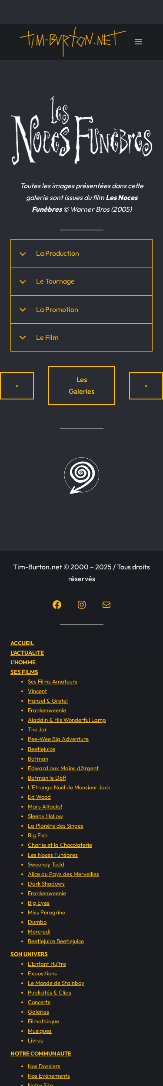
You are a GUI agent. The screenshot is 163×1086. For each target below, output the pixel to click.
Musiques (40, 1030)
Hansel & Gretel (48, 700)
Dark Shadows (46, 883)
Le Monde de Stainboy (56, 982)
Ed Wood (39, 796)
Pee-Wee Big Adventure (58, 738)
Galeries (38, 1011)
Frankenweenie (47, 710)
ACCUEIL (22, 642)
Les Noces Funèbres (53, 854)
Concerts (39, 1001)
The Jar (37, 729)
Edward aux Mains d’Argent (63, 768)
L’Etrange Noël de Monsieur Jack (69, 787)
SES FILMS (24, 671)
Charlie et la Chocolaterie (60, 844)
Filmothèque (43, 1021)
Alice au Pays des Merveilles (63, 873)
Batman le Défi (47, 777)
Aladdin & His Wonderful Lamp (67, 719)
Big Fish (37, 835)
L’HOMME (23, 662)
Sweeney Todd (46, 864)
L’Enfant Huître (47, 963)
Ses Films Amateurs (52, 681)
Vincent (37, 690)
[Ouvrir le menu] (138, 42)
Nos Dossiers (44, 1065)
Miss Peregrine (46, 912)
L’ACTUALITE (27, 652)
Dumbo (37, 921)
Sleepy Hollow (45, 815)
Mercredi (39, 931)
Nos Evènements (49, 1075)
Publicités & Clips (49, 992)
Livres (35, 1040)
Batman (38, 758)
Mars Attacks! (45, 806)
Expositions (42, 973)
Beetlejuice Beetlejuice (56, 940)
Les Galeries (81, 386)
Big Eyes (39, 902)
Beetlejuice (41, 748)
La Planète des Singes (55, 825)
